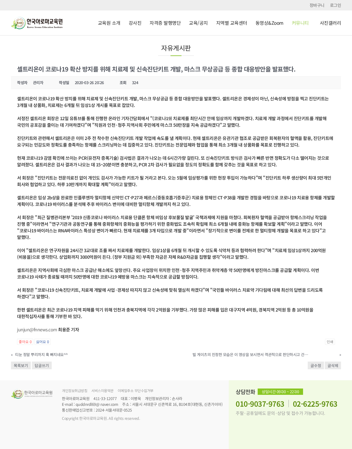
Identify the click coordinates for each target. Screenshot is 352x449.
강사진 (135, 22)
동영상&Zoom (269, 22)
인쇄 (330, 341)
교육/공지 (198, 22)
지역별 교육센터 (231, 22)
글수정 (315, 365)
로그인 (335, 5)
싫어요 (42, 341)
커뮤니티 (300, 22)
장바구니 (317, 5)
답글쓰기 (42, 365)
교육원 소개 (109, 22)
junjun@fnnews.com (37, 329)
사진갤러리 (330, 22)
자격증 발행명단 (165, 22)
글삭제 (333, 365)
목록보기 (21, 365)
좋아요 (25, 341)
